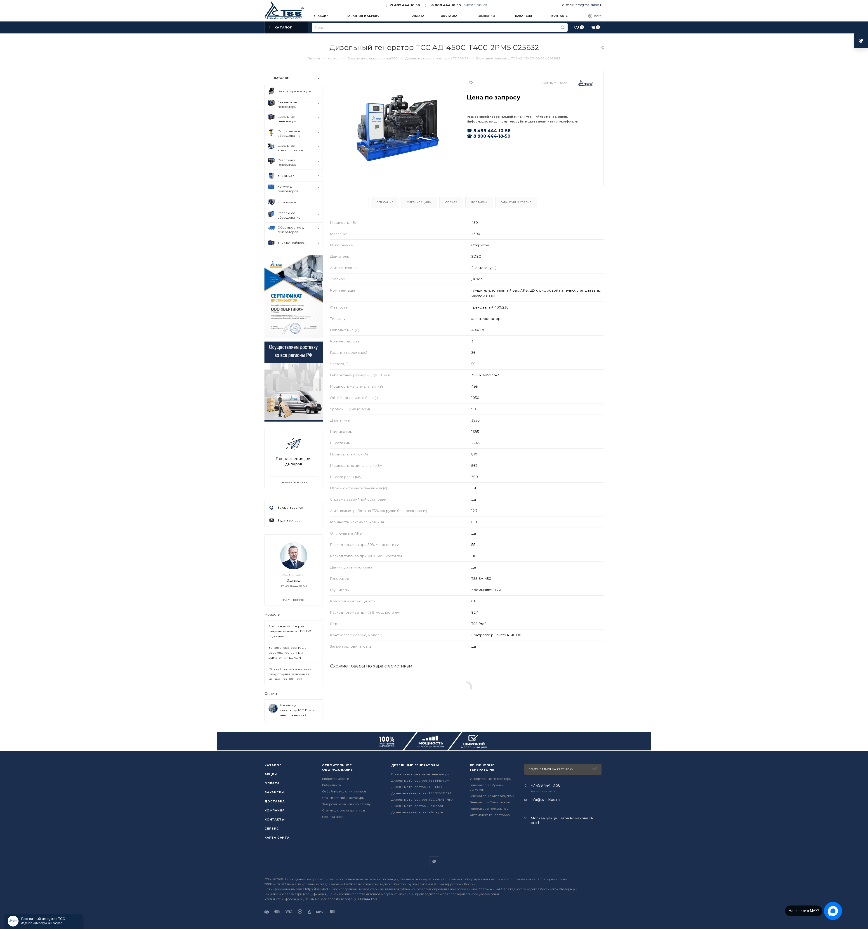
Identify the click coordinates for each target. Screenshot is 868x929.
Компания (274, 810)
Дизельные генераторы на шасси (417, 806)
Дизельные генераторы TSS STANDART (421, 793)
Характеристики (349, 202)
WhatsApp (434, 861)
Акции (270, 774)
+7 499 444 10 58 (404, 5)
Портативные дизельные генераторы (420, 774)
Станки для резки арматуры (343, 810)
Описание (384, 202)
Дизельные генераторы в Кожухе (417, 812)
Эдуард (294, 580)
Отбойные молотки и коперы (344, 791)
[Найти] (563, 27)
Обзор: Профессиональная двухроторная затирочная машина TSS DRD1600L (290, 674)
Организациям (419, 202)
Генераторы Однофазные (490, 802)
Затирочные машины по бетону (346, 804)
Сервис (271, 828)
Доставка (479, 202)
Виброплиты (331, 785)
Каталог (272, 765)
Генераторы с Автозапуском (492, 796)
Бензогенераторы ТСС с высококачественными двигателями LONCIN (287, 652)
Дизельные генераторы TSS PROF (417, 787)
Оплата (451, 202)
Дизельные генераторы (415, 765)
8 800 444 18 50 (445, 5)
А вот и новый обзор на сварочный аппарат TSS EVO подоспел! (291, 631)
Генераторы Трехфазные (489, 808)
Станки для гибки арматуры (343, 797)
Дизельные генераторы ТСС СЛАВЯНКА (422, 799)
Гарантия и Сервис (516, 202)
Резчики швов (333, 816)
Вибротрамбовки (335, 778)
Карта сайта (277, 837)
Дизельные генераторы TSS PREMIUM (420, 780)
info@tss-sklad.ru (589, 5)
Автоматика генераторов (490, 815)
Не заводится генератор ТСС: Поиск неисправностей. (297, 710)
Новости (272, 614)
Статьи (270, 693)
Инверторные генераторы (491, 778)
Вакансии (274, 792)
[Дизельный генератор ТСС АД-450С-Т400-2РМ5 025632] (398, 128)
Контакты (274, 819)
